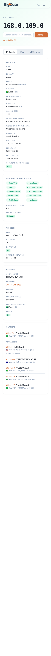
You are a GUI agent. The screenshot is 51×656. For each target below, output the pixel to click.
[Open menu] (44, 4)
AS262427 (10, 385)
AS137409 (10, 359)
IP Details (10, 52)
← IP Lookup (8, 17)
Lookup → (41, 35)
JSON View (35, 52)
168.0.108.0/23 (13, 285)
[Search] (38, 4)
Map (22, 52)
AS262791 (10, 333)
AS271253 (10, 368)
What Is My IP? (9, 40)
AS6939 (9, 347)
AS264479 (10, 376)
